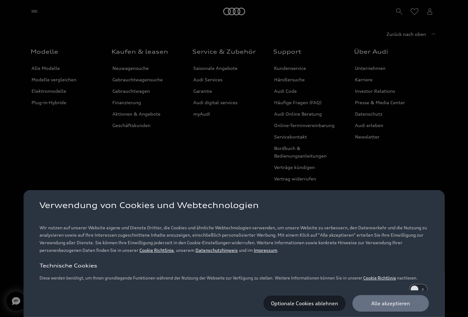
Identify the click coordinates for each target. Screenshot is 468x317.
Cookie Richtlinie (156, 250)
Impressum (265, 250)
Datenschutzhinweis (216, 250)
